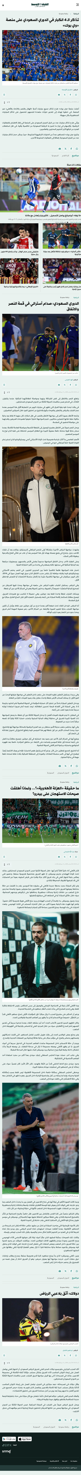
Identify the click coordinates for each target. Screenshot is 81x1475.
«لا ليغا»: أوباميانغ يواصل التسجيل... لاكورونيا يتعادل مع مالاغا (53, 215)
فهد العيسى (69, 380)
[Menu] (77, 5)
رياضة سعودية (63, 13)
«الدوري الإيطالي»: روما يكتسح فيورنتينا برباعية (21, 286)
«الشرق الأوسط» (67, 90)
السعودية (55, 155)
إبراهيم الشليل (67, 1350)
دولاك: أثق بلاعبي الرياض (59, 1293)
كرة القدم (65, 155)
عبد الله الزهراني (69, 852)
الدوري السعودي (63, 773)
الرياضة (76, 13)
